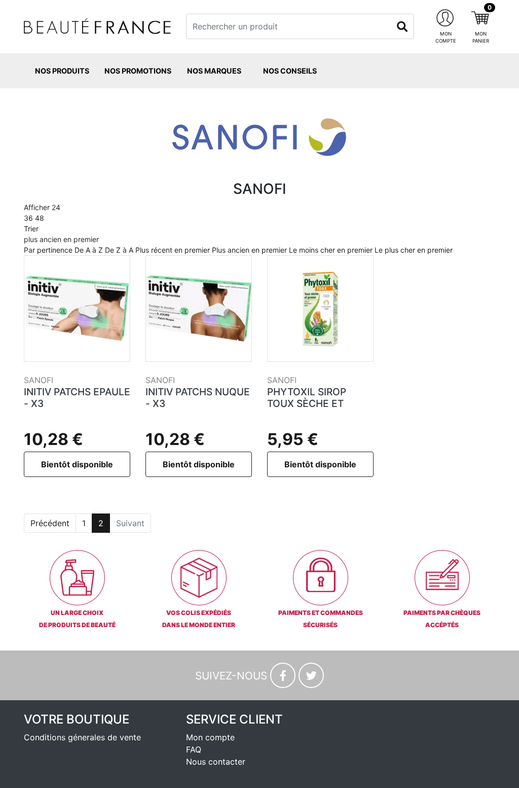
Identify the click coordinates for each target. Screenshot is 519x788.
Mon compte (210, 737)
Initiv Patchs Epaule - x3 (77, 397)
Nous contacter (215, 762)
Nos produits (62, 70)
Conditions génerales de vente (82, 737)
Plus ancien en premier (249, 250)
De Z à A (119, 250)
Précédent (49, 523)
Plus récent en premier (172, 250)
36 (28, 218)
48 (39, 218)
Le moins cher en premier (331, 250)
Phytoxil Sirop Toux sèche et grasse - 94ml (306, 403)
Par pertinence (48, 250)
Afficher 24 (42, 212)
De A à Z (89, 250)
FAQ (193, 749)
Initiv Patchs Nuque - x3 (197, 397)
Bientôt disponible (77, 464)
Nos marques (214, 70)
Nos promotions (137, 70)
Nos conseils (290, 70)
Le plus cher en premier (414, 250)
